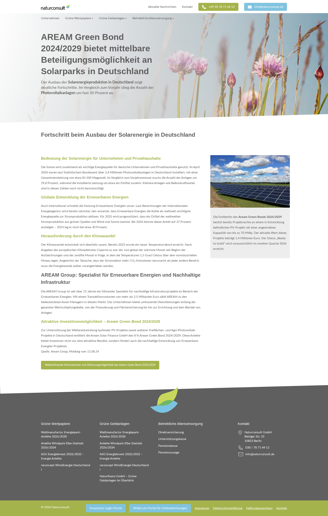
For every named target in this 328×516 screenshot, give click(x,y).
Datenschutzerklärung (227, 508)
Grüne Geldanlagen (112, 18)
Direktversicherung (171, 432)
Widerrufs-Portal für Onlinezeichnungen (160, 508)
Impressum (202, 508)
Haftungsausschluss (259, 508)
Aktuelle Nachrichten (162, 6)
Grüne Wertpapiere (78, 18)
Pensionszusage (168, 452)
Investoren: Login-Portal (106, 508)
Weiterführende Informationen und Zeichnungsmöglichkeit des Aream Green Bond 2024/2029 (100, 365)
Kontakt (187, 6)
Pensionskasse (167, 445)
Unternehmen (50, 18)
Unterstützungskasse (172, 439)
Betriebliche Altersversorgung (152, 18)
